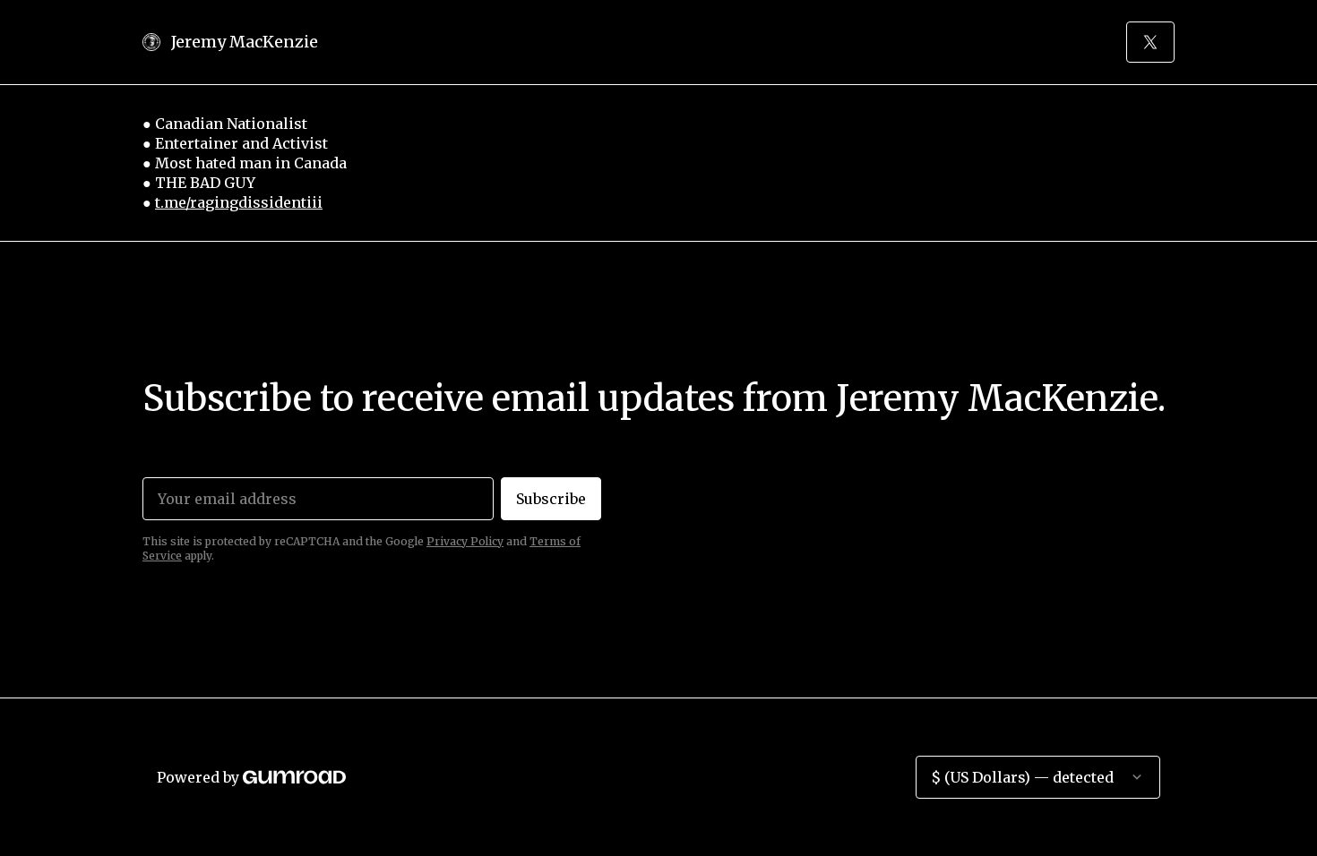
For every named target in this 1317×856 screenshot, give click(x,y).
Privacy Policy (465, 541)
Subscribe (551, 499)
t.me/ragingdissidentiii (239, 202)
